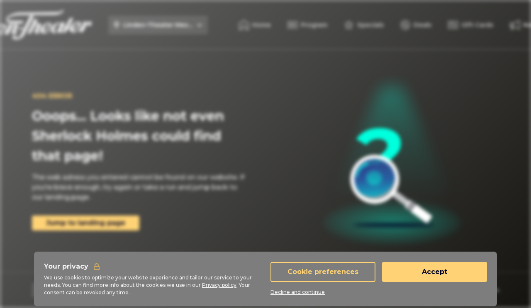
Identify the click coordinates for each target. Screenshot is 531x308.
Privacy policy (219, 285)
